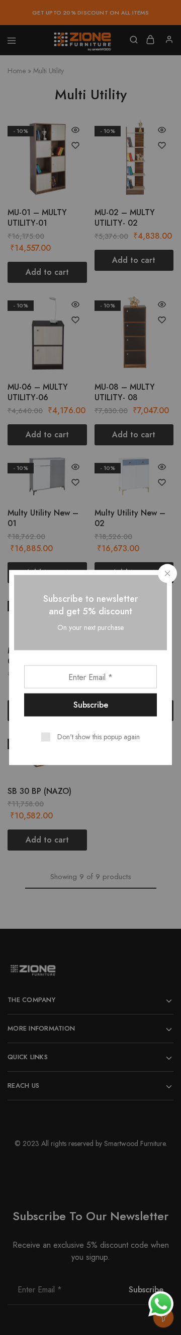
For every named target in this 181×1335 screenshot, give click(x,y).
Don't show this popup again (98, 737)
